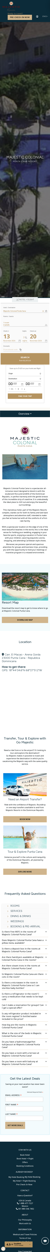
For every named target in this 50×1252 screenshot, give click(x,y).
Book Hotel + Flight (25, 1158)
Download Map (25, 620)
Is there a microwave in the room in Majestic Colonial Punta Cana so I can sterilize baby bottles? (20, 985)
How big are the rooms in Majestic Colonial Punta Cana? (19, 1026)
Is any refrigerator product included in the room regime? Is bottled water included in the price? (21, 1016)
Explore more (25, 871)
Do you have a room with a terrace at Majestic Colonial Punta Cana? (20, 1054)
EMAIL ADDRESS (13, 1095)
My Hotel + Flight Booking (24, 1181)
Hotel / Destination (9, 307)
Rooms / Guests (8, 316)
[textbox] (25, 311)
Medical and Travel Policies (25, 1234)
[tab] (25, 299)
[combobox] (25, 322)
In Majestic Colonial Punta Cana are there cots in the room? (22, 975)
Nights (24, 331)
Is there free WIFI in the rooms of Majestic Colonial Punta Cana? (19, 933)
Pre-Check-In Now (20, 17)
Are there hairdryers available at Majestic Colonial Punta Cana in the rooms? (22, 958)
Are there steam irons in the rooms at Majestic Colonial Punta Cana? (21, 967)
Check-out (33, 331)
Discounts (6, 346)
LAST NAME (11, 1113)
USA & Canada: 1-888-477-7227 (26, 1202)
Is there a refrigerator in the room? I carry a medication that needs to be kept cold (22, 996)
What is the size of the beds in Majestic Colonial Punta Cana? (22, 1034)
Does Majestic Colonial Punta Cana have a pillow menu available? (22, 941)
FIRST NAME (11, 1104)
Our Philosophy (25, 1220)
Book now (25, 819)
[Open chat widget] (45, 1241)
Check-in (6, 331)
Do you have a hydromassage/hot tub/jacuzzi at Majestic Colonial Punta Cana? (21, 1044)
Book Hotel (25, 1155)
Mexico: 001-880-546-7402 (26, 1207)
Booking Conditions (24, 1166)
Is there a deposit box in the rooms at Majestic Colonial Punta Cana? (21, 950)
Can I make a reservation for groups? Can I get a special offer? (23, 1006)
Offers (25, 1162)
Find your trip (25, 396)
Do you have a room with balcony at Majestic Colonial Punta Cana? (20, 1063)
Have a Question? (25, 1195)
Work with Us (25, 1223)
